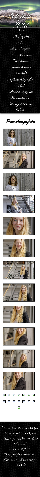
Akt (21, 85)
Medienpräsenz (21, 67)
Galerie (20, 110)
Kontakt (20, 465)
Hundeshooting (21, 98)
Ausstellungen (20, 49)
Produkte (21, 73)
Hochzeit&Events (21, 104)
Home (20, 30)
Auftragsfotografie (20, 79)
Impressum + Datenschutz (19, 460)
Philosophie (21, 36)
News (20, 42)
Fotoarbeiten (20, 61)
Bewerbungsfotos (21, 91)
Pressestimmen (21, 55)
